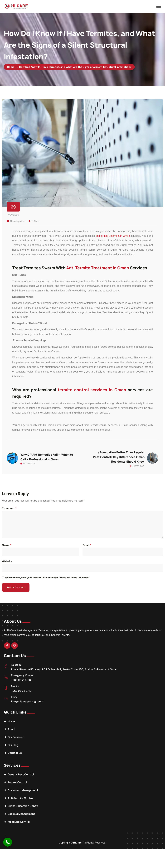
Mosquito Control (19, 821)
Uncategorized (17, 221)
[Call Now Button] (7, 842)
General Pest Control (21, 774)
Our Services (16, 737)
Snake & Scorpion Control (23, 806)
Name (6, 545)
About (11, 729)
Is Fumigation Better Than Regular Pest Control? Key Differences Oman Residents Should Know (119, 457)
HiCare (35, 221)
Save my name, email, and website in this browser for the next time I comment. (47, 577)
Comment (9, 508)
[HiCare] (16, 6)
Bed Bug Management (21, 814)
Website (7, 561)
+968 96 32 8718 (21, 691)
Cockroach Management (23, 790)
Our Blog (13, 745)
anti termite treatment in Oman (113, 235)
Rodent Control (17, 782)
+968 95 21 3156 (21, 680)
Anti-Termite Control (21, 798)
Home (10, 67)
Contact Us (15, 753)
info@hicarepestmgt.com (27, 701)
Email (86, 545)
